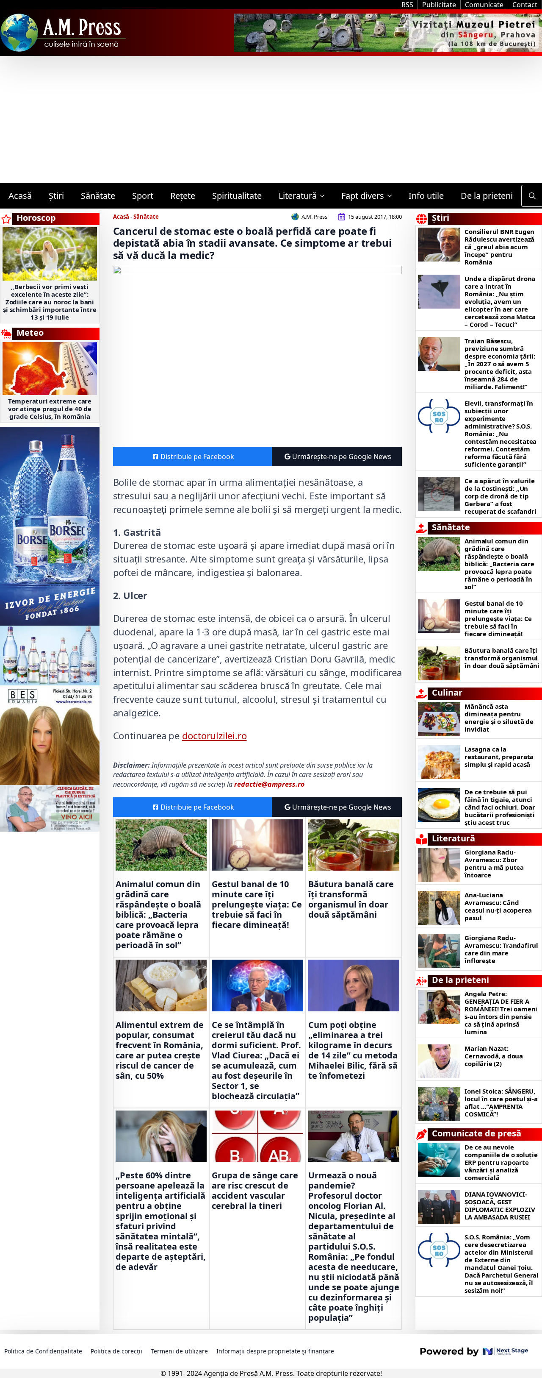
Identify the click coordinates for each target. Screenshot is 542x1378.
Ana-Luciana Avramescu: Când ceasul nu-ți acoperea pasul (498, 906)
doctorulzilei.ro (214, 735)
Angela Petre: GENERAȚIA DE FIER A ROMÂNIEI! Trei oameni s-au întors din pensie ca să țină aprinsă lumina (501, 1013)
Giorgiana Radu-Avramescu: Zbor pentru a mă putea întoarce (494, 863)
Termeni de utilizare (179, 1351)
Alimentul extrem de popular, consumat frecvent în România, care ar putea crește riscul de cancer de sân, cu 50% (160, 1050)
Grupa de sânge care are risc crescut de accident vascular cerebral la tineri (255, 1190)
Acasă (20, 195)
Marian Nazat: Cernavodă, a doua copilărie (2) (494, 1055)
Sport (142, 195)
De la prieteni (487, 195)
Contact (524, 4)
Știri (56, 195)
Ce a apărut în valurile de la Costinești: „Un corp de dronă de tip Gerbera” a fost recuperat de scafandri (500, 496)
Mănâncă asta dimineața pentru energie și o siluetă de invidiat (499, 717)
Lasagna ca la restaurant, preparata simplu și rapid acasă (499, 756)
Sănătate (98, 195)
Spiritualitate (237, 195)
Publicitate (439, 4)
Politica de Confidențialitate (43, 1351)
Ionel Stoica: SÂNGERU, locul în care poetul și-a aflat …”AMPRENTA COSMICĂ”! (501, 1102)
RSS (407, 4)
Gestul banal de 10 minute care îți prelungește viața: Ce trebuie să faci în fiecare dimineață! (257, 904)
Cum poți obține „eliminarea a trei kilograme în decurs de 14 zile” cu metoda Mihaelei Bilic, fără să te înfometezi (353, 1050)
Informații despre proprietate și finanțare (275, 1351)
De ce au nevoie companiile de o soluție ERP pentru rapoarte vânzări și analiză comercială (501, 1162)
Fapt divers (362, 195)
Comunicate (484, 4)
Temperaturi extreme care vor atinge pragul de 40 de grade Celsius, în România (49, 408)
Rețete (182, 195)
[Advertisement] (271, 119)
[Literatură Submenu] (325, 196)
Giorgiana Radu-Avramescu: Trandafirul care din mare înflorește (501, 949)
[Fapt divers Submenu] (392, 196)
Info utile (426, 195)
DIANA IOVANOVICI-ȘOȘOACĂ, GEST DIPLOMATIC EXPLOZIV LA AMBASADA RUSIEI (500, 1205)
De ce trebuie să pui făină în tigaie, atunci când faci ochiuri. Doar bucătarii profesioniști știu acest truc (500, 807)
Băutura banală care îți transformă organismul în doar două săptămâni (351, 899)
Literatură (298, 195)
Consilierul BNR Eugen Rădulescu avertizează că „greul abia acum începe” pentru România (499, 247)
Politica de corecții (116, 1351)
